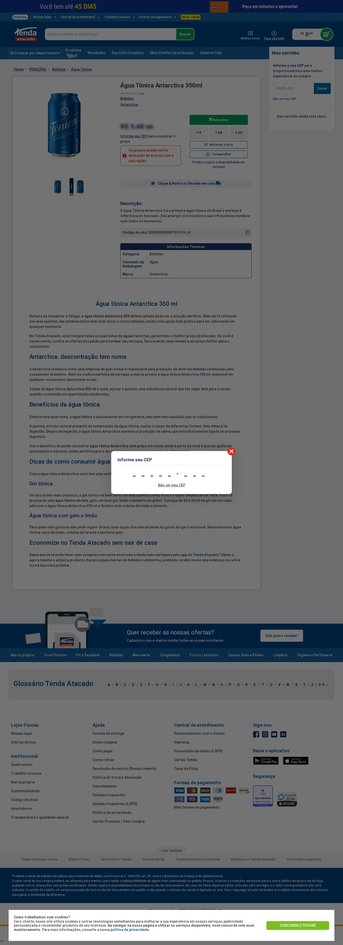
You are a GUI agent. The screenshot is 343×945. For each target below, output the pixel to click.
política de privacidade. (130, 929)
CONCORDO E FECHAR (298, 925)
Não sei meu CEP (171, 485)
